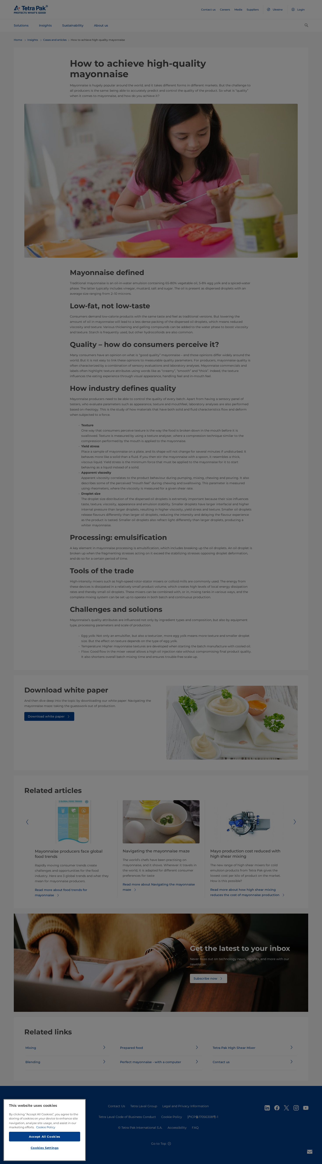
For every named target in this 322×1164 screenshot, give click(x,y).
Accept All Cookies (44, 1136)
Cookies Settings (45, 1148)
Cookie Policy (45, 1127)
